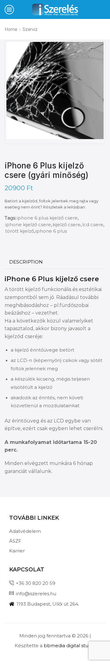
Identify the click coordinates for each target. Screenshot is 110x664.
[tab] (26, 262)
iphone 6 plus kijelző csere (47, 218)
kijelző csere (67, 224)
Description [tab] (26, 262)
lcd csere (92, 224)
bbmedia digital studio (69, 645)
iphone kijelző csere (28, 224)
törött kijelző (19, 231)
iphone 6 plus (51, 231)
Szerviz (30, 29)
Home (11, 29)
